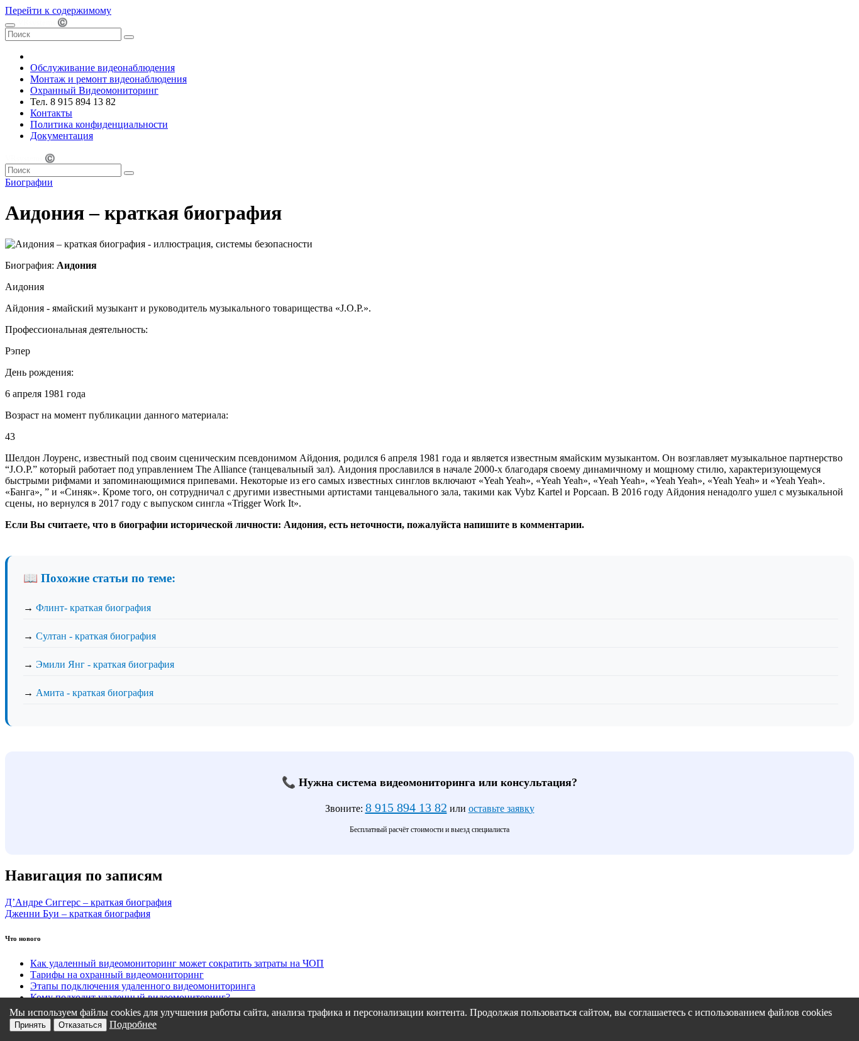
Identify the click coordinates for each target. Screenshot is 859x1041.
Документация (61, 135)
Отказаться (80, 1025)
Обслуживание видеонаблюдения (102, 67)
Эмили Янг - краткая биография (105, 664)
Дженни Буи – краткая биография (77, 913)
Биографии (29, 182)
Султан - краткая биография (96, 636)
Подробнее (133, 1024)
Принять (30, 1025)
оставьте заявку (501, 808)
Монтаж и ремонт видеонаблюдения (108, 79)
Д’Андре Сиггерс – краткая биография (88, 902)
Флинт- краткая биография (93, 607)
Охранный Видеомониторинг (94, 90)
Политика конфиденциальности (99, 124)
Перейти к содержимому (58, 10)
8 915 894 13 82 (406, 807)
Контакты (51, 113)
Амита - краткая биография (94, 692)
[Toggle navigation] (10, 25)
